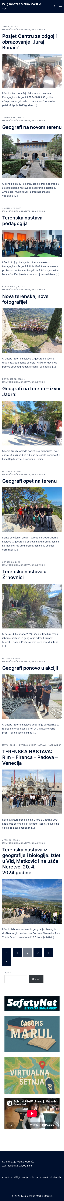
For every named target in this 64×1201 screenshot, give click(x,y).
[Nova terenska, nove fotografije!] (32, 330)
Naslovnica (38, 29)
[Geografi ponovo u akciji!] (32, 696)
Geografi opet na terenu (29, 481)
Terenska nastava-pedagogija (23, 220)
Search (8, 972)
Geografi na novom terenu (32, 127)
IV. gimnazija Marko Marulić (21, 4)
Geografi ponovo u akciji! (30, 668)
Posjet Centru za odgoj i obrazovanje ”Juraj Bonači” (29, 41)
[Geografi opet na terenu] (32, 509)
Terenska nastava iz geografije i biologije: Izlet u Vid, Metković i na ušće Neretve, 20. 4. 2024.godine (31, 861)
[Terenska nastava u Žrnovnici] (32, 605)
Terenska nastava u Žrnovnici (24, 574)
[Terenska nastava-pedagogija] (32, 243)
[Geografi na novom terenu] (32, 155)
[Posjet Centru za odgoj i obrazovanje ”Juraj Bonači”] (32, 70)
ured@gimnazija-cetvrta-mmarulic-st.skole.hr (36, 1177)
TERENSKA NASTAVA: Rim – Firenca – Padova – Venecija (30, 757)
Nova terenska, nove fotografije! (25, 299)
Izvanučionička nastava (16, 29)
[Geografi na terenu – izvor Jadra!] (32, 422)
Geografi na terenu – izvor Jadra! (31, 391)
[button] (54, 6)
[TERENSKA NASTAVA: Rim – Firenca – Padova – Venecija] (32, 791)
